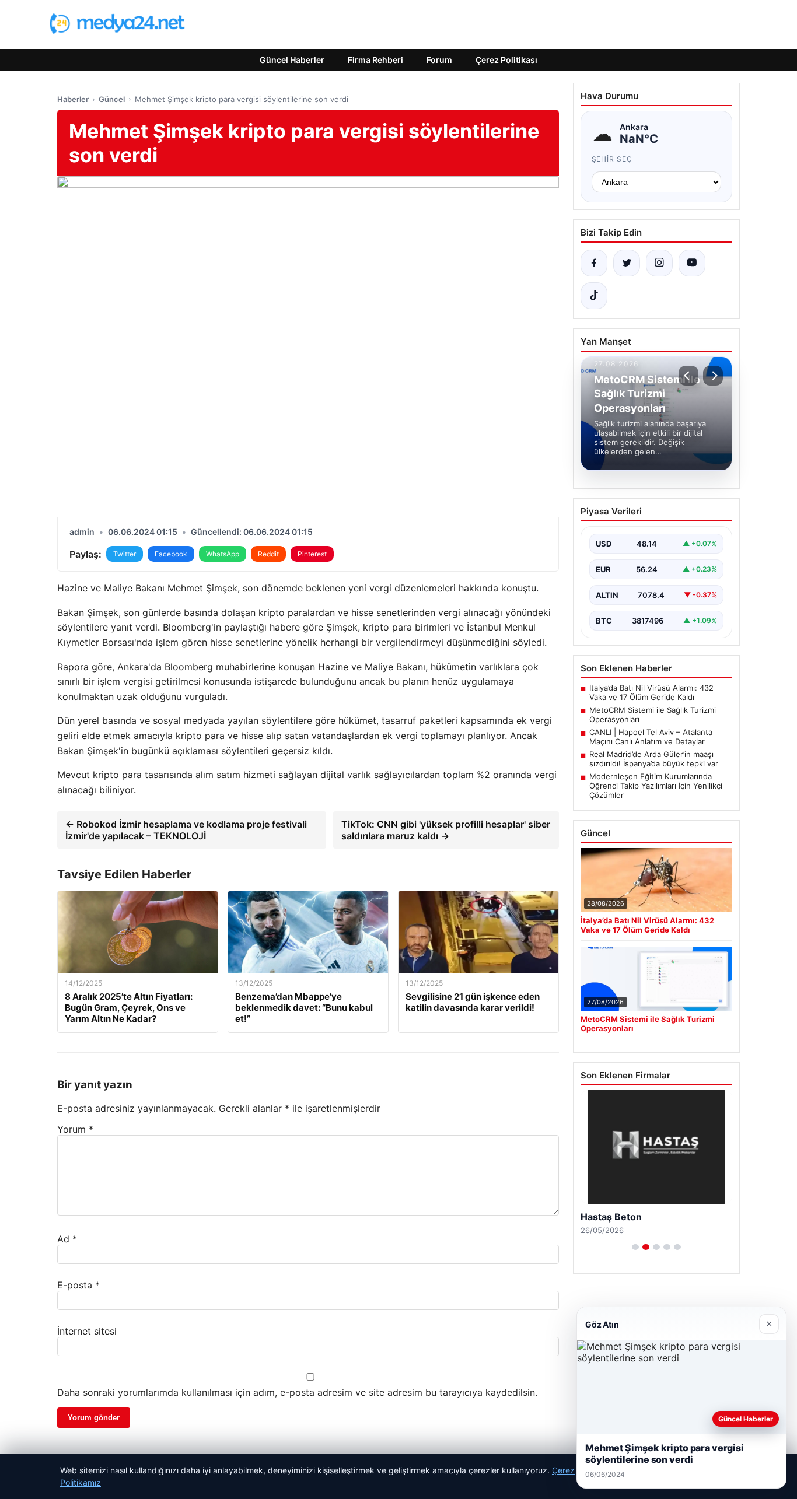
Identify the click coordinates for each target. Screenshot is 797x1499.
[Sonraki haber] (713, 376)
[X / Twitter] (626, 263)
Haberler (73, 99)
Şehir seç (612, 159)
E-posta (78, 1285)
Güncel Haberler (292, 60)
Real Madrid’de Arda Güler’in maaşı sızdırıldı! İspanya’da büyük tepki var (653, 759)
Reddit (268, 553)
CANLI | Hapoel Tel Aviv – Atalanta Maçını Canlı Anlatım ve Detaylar (650, 736)
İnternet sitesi (87, 1331)
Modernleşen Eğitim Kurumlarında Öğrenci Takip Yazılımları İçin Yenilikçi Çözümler (655, 786)
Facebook (171, 553)
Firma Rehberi (375, 60)
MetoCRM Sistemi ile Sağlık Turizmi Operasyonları (652, 714)
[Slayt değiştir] (635, 1247)
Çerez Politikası (506, 60)
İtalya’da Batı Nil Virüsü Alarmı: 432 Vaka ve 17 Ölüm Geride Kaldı (651, 692)
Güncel (112, 99)
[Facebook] (594, 263)
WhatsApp (222, 553)
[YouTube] (692, 263)
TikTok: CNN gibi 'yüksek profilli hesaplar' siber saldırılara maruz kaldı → (445, 830)
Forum (439, 60)
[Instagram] (659, 263)
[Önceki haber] (688, 376)
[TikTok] (594, 295)
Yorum (75, 1129)
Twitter (124, 553)
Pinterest (312, 553)
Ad (67, 1239)
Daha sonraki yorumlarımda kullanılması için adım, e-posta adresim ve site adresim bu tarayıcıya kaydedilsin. (297, 1392)
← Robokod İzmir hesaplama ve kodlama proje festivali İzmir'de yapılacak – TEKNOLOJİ (186, 830)
